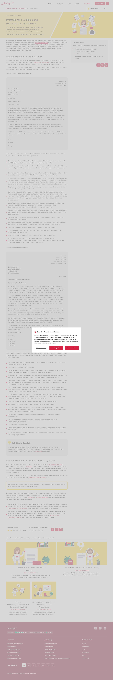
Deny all (56, 348)
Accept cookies (71, 348)
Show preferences (41, 348)
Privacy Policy (51, 343)
